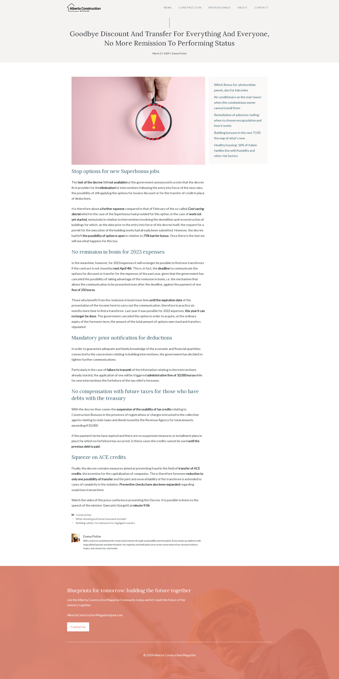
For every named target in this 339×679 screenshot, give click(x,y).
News (168, 7)
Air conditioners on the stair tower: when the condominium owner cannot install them (238, 102)
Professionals (219, 7)
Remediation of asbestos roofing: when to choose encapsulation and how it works (237, 120)
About (243, 7)
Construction (190, 7)
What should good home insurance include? (101, 518)
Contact (261, 7)
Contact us (78, 627)
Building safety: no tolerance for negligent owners (105, 523)
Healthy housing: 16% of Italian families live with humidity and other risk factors (235, 150)
